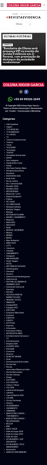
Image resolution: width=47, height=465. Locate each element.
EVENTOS (8, 45)
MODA (9, 238)
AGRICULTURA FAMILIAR (16, 452)
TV (7, 137)
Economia (10, 351)
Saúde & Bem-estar (14, 163)
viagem (9, 127)
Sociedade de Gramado (16, 155)
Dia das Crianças (13, 375)
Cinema (9, 403)
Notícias (9, 212)
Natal (8, 227)
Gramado (10, 271)
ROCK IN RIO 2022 (13, 176)
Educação (10, 349)
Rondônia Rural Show (15, 171)
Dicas (8, 359)
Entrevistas (11, 328)
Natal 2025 (10, 222)
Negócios (10, 220)
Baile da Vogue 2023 (14, 434)
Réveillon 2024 (12, 186)
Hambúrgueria (12, 269)
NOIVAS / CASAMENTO (15, 217)
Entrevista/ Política (14, 331)
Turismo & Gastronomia (16, 140)
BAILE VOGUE (11, 429)
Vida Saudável (12, 124)
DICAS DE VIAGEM (13, 357)
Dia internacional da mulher (17, 362)
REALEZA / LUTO (13, 194)
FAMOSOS (10, 302)
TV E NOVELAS (12, 129)
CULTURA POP (12, 382)
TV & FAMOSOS (12, 132)
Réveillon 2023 (12, 189)
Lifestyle (9, 251)
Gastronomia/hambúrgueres (18, 277)
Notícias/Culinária (13, 207)
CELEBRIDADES (12, 406)
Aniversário (11, 449)
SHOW (8, 158)
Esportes (10, 326)
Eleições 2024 (12, 344)
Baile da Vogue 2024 (14, 431)
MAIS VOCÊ (11, 243)
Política (9, 199)
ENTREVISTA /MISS (14, 333)
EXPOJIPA (10, 310)
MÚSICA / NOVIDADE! (15, 230)
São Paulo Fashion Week (16, 168)
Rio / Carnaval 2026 (14, 184)
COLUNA (9, 398)
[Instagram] (21, 91)
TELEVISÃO (11, 147)
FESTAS (9, 292)
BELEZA (9, 424)
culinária (9, 393)
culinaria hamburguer (15, 390)
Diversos (9, 354)
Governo (9, 274)
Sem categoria (12, 160)
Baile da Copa (11, 437)
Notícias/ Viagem (13, 209)
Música (9, 233)
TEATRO (9, 153)
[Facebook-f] (26, 91)
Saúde (9, 166)
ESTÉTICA (10, 323)
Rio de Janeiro (12, 181)
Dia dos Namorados (14, 372)
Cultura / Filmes (12, 385)
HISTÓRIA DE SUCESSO (16, 266)
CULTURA (10, 388)
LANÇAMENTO (12, 253)
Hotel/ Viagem (12, 261)
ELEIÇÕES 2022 (12, 346)
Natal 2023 (10, 225)
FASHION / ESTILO (13, 300)
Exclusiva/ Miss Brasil (15, 313)
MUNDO (9, 235)
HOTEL (9, 264)
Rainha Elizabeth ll (13, 197)
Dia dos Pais (11, 364)
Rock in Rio (10, 178)
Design (9, 377)
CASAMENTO (11, 408)
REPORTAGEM (12, 191)
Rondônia (10, 173)
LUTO (8, 246)
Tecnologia (10, 150)
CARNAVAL (11, 411)
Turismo (9, 142)
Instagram (10, 256)
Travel (8, 145)
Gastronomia (11, 279)
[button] (44, 5)
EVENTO (9, 320)
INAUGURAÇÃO (12, 258)
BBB (8, 426)
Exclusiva (10, 315)
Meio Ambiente (12, 240)
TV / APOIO (11, 135)
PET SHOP (10, 202)
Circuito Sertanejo (13, 400)
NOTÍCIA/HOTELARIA (15, 215)
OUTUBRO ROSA (13, 204)
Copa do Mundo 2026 (15, 395)
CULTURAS (10, 380)
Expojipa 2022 (12, 308)
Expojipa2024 (11, 305)
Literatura (10, 248)
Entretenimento (12, 341)
